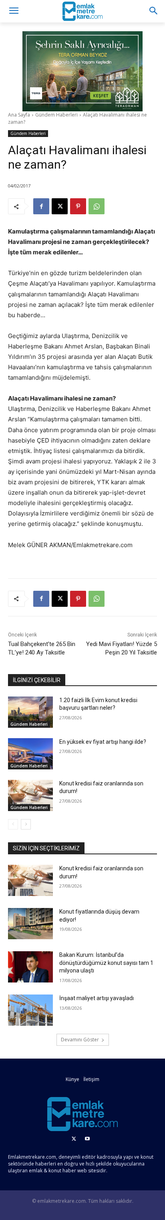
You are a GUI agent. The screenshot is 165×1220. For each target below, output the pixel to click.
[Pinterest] (78, 206)
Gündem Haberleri (56, 114)
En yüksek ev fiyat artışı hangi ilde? (102, 742)
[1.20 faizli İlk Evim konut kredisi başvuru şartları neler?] (30, 712)
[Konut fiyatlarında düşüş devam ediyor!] (30, 923)
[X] (60, 206)
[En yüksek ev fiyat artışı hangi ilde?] (30, 753)
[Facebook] (41, 206)
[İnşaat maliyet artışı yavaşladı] (30, 1010)
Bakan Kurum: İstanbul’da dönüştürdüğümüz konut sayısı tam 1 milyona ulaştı (106, 963)
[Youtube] (87, 1139)
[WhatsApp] (97, 206)
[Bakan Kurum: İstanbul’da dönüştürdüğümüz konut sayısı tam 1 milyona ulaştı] (30, 966)
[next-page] (26, 824)
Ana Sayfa (19, 114)
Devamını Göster (80, 1039)
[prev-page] (13, 824)
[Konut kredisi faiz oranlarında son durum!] (30, 795)
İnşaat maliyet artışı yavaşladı (96, 998)
